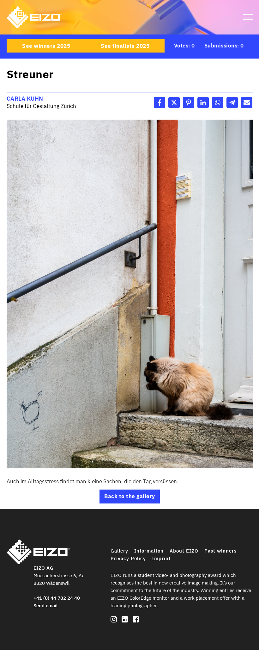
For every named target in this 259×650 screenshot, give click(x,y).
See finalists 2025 (125, 45)
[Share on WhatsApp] (217, 102)
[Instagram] (114, 621)
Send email (45, 606)
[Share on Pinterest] (188, 102)
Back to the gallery (129, 496)
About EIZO (184, 551)
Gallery (119, 551)
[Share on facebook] (159, 102)
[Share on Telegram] (232, 102)
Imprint (161, 558)
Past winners (220, 551)
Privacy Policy (128, 558)
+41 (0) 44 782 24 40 (56, 598)
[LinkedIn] (125, 621)
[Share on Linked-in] (203, 102)
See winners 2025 (46, 45)
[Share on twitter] (174, 102)
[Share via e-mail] (246, 102)
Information (149, 551)
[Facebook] (136, 621)
